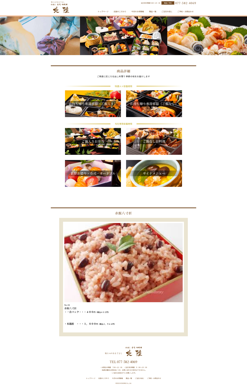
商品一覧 (152, 11)
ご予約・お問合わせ (185, 11)
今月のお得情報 (137, 11)
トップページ (103, 11)
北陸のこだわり (120, 11)
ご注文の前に (166, 11)
